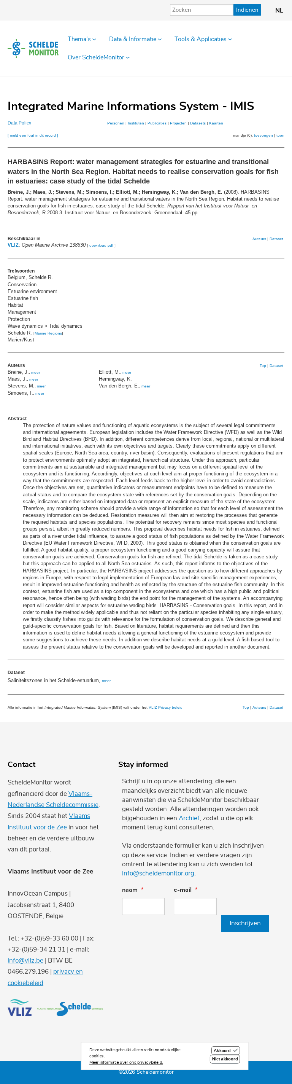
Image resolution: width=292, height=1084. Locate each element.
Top (263, 365)
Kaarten (216, 123)
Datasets (198, 123)
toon (280, 135)
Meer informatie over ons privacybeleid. (126, 1062)
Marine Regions (48, 333)
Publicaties (157, 123)
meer (35, 372)
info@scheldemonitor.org (158, 873)
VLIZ (13, 245)
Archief (189, 818)
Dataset (276, 239)
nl (279, 11)
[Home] (33, 48)
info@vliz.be (25, 960)
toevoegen (263, 135)
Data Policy (19, 123)
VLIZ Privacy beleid (165, 707)
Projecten (178, 123)
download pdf (101, 245)
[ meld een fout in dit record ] (33, 135)
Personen (115, 123)
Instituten (136, 123)
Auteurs (259, 239)
